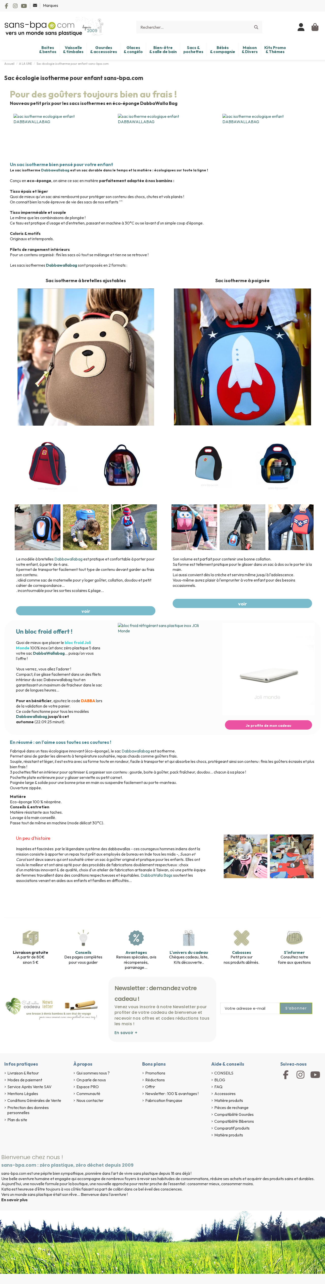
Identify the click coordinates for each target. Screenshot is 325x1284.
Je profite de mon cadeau (268, 725)
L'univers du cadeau (189, 952)
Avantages (136, 952)
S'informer (294, 952)
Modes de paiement (24, 1079)
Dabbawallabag (55, 170)
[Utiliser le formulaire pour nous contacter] (35, 5)
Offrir (150, 1086)
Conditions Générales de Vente (34, 1100)
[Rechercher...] (256, 27)
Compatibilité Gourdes (234, 1114)
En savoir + (126, 1033)
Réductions (155, 1079)
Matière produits (228, 1100)
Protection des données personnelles (28, 1110)
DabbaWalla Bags (156, 875)
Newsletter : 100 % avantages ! (172, 1093)
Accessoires (225, 1093)
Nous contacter (90, 1100)
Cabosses (241, 952)
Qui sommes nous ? (93, 1073)
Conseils (83, 952)
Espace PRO (87, 1086)
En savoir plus (14, 1199)
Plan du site (17, 1119)
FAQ (218, 1086)
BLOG (219, 1079)
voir (86, 611)
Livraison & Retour (23, 1073)
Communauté (88, 1093)
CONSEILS (223, 1073)
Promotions (155, 1073)
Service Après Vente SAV (29, 1086)
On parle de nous (91, 1079)
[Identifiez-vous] (301, 27)
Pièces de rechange (231, 1107)
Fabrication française (163, 1100)
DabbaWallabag (49, 653)
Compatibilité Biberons (234, 1121)
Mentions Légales (22, 1093)
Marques (50, 5)
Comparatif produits (232, 1128)
